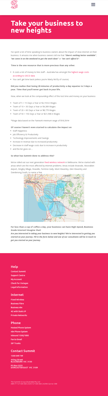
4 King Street (17, 360)
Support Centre (18, 275)
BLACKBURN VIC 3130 (21, 362)
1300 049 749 (17, 356)
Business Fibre (17, 303)
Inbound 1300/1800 (20, 335)
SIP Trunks (16, 343)
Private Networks (19, 315)
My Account (16, 279)
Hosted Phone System (21, 328)
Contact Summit (18, 271)
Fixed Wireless (17, 300)
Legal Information (19, 287)
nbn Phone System (19, 331)
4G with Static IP (18, 311)
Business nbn (16, 307)
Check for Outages (19, 283)
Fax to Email (16, 339)
